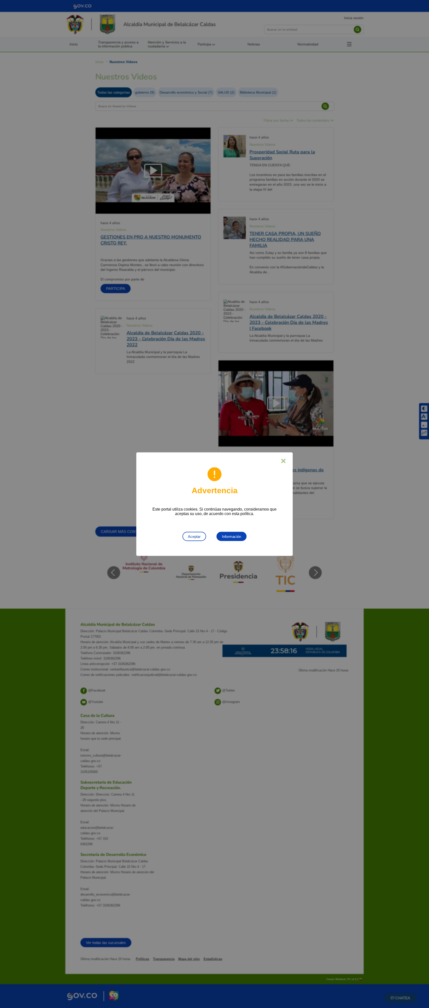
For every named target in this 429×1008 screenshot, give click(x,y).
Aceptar (194, 536)
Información (231, 536)
